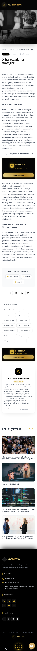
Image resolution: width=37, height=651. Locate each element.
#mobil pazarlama (8, 335)
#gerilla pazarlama (25, 330)
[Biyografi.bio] (14, 601)
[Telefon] (6, 649)
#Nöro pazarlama (8, 341)
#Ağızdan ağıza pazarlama (10, 304)
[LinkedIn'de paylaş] (22, 293)
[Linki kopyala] (27, 293)
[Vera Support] (4, 601)
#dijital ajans (25, 310)
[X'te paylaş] (16, 293)
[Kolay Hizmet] (4, 605)
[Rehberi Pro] (9, 605)
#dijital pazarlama (8, 325)
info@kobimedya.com (12, 582)
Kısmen (27, 276)
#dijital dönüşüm (22, 315)
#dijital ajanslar (8, 315)
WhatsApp (25, 409)
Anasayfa (5, 49)
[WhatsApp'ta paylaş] (10, 293)
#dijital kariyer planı (9, 320)
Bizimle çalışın (13, 409)
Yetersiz (19, 282)
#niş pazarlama (22, 335)
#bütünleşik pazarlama (10, 310)
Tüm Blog (32, 429)
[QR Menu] (14, 605)
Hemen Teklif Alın (18, 175)
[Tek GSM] (9, 601)
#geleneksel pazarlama (9, 330)
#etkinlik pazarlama (24, 325)
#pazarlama (21, 341)
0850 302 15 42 (9, 579)
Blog (12, 49)
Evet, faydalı (14, 276)
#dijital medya (23, 320)
